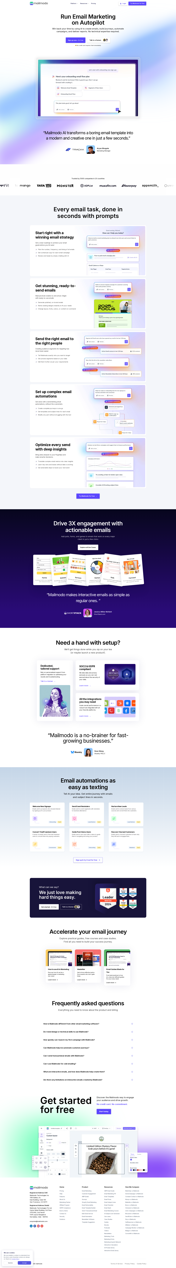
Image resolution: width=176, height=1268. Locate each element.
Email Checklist (108, 1205)
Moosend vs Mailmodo (132, 1213)
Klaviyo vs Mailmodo (131, 1199)
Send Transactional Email (89, 1211)
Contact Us (63, 1213)
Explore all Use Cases (88, 547)
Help (61, 1193)
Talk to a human (48, 681)
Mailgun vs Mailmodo (131, 1230)
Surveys (84, 1199)
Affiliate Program (64, 1205)
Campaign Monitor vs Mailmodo (134, 1228)
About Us (62, 1199)
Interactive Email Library (111, 1250)
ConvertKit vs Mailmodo (132, 1233)
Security (62, 1216)
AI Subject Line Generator (112, 1213)
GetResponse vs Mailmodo (133, 1222)
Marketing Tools (109, 1236)
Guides (106, 1222)
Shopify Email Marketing (89, 1202)
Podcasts (107, 1228)
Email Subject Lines (110, 1202)
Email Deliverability (87, 1205)
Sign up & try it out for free (88, 860)
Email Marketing (86, 1191)
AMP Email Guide (109, 1191)
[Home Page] (39, 3)
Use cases (107, 1216)
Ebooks (106, 1225)
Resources (108, 1187)
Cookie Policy (141, 1264)
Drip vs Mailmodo (130, 1219)
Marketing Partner (65, 1202)
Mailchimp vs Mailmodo (132, 1191)
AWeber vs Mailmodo (131, 1225)
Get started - (48, 907)
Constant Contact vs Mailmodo (134, 1196)
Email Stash (107, 1208)
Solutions (62, 1219)
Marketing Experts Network (112, 1242)
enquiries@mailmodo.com (38, 1221)
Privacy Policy (130, 1264)
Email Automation (87, 1216)
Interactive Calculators (111, 1245)
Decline (10, 1263)
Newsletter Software (88, 1219)
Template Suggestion (88, 1222)
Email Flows (107, 1199)
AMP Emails (85, 1196)
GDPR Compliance (65, 1208)
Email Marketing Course (111, 1211)
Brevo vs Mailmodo (131, 1205)
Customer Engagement (89, 1193)
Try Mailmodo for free (88, 496)
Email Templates (109, 1196)
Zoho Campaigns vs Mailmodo (134, 1211)
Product (85, 1187)
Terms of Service (117, 1264)
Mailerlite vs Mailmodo (132, 1202)
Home (62, 1187)
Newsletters (107, 1233)
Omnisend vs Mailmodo (132, 1208)
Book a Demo (64, 1211)
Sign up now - (75, 40)
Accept (24, 1263)
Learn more (85, 686)
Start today (103, 1111)
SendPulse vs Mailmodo (132, 1216)
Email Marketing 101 (110, 1193)
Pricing (62, 1191)
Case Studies (108, 1219)
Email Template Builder (89, 1208)
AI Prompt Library (109, 1247)
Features (62, 1196)
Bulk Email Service (87, 1213)
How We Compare (132, 1187)
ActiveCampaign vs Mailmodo (134, 1193)
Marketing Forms (109, 1239)
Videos (106, 1230)
